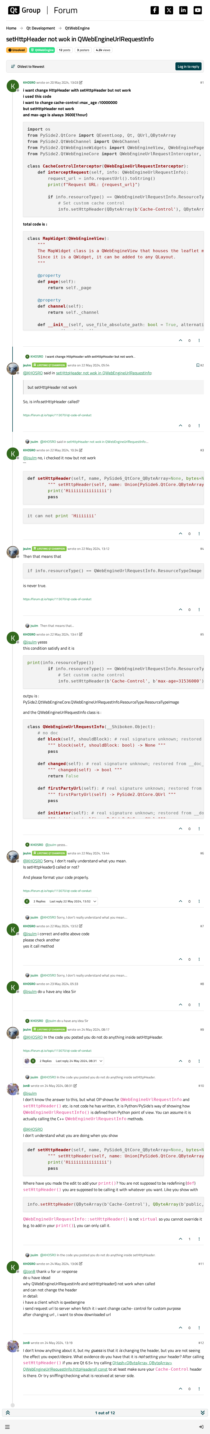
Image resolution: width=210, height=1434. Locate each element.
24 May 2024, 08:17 (95, 1029)
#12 (201, 1342)
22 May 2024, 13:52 (64, 926)
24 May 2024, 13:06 (64, 1263)
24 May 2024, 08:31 (58, 1085)
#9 (202, 1029)
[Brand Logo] (42, 10)
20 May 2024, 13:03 (64, 82)
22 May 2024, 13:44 (95, 853)
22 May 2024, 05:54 (95, 365)
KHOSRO (29, 82)
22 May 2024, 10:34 (64, 450)
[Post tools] (199, 340)
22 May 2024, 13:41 (64, 634)
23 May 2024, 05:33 (64, 983)
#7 (202, 926)
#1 (202, 82)
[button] (7, 1427)
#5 (202, 634)
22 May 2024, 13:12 (95, 548)
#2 (202, 365)
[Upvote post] (180, 340)
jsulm (27, 365)
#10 (201, 1085)
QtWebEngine (44, 49)
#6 (202, 853)
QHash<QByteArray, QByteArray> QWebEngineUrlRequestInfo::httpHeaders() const (97, 1366)
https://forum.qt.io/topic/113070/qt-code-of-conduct (57, 415)
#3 (202, 450)
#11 (201, 1263)
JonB (26, 1085)
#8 (202, 983)
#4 (202, 548)
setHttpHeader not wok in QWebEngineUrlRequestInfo (103, 373)
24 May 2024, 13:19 (58, 1342)
